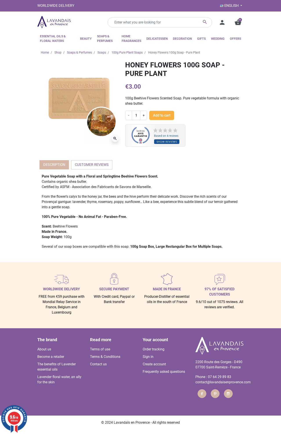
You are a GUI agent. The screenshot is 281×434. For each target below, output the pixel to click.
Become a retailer (50, 357)
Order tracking (153, 349)
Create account (154, 364)
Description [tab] (54, 165)
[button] (238, 22)
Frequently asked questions (164, 371)
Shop (57, 52)
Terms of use (100, 349)
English (231, 6)
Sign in (148, 357)
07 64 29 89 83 (219, 377)
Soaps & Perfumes (79, 52)
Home (45, 52)
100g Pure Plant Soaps (127, 52)
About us (44, 349)
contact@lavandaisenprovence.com (223, 382)
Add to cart (161, 115)
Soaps (101, 52)
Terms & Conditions (105, 357)
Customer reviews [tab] (92, 165)
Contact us (98, 364)
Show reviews (167, 141)
